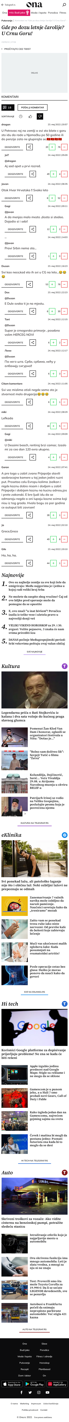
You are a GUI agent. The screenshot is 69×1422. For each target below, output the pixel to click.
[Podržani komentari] (30, 116)
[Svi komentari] (20, 116)
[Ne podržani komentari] (40, 116)
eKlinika (11, 834)
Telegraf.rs (10, 4)
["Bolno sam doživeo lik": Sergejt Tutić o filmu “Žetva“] (14, 760)
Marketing (24, 1403)
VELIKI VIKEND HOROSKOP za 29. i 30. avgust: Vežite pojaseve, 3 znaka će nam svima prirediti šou (32, 629)
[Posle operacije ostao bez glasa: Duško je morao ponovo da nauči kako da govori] (14, 975)
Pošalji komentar (32, 107)
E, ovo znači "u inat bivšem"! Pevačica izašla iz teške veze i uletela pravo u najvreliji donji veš (31, 614)
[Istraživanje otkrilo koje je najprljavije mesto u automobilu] (14, 1243)
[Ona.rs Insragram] (39, 1392)
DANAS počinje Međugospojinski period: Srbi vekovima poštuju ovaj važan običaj (33, 641)
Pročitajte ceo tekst (16, 49)
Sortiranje (7, 116)
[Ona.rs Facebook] (21, 1392)
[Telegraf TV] (47, 1392)
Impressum (36, 1403)
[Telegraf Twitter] (30, 1392)
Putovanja (6, 20)
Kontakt (43, 1410)
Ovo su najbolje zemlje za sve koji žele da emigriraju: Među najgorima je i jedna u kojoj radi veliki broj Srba (33, 586)
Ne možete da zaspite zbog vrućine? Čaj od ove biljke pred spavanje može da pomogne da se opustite (34, 600)
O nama (14, 1403)
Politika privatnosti (30, 1410)
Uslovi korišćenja (50, 1403)
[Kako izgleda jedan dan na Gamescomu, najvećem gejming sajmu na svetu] (14, 1121)
